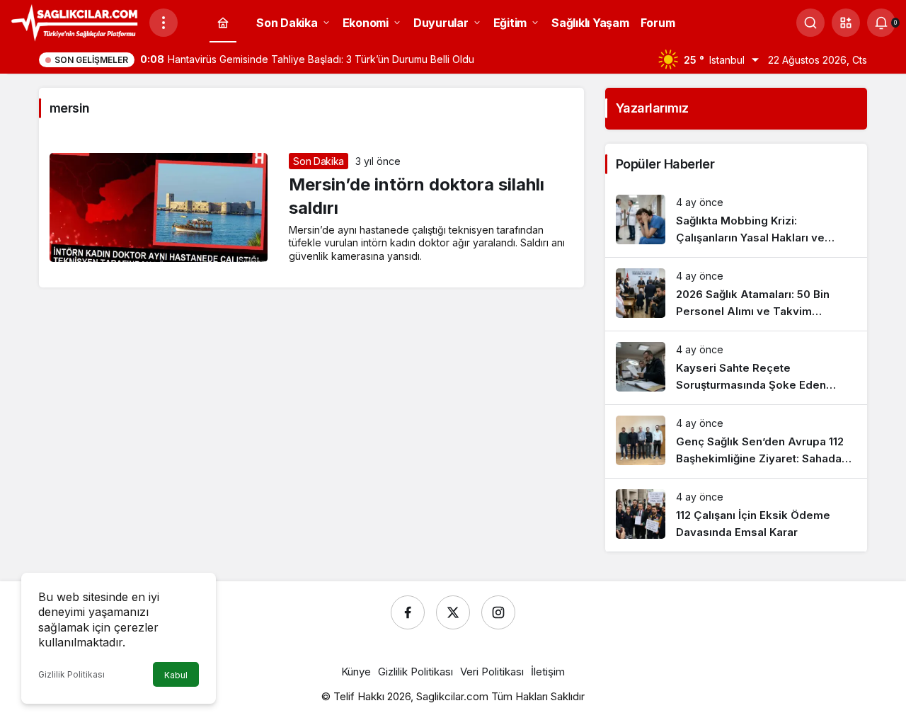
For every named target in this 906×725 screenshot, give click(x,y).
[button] (846, 22)
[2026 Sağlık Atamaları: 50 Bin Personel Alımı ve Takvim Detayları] (736, 294)
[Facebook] (408, 612)
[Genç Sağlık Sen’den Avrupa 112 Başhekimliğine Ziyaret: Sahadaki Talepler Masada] (736, 441)
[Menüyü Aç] (163, 22)
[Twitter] (453, 612)
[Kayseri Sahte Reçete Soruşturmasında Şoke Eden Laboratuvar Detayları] (736, 367)
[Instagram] (498, 612)
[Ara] (810, 22)
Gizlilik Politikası (71, 674)
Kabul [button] (176, 675)
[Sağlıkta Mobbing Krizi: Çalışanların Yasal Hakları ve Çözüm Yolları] (736, 220)
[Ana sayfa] (223, 23)
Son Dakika (318, 161)
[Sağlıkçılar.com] (74, 21)
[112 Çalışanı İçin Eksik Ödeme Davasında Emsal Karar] (736, 515)
